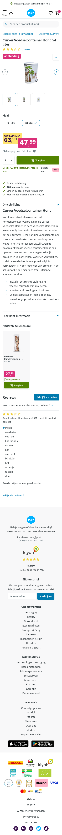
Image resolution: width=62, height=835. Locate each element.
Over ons (31, 725)
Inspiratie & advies (31, 734)
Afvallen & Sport (31, 647)
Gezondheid (31, 621)
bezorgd (18, 187)
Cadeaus (31, 634)
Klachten (31, 684)
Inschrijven (46, 596)
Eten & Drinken (31, 625)
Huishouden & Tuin (31, 638)
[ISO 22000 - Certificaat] (8, 783)
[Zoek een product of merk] (6, 24)
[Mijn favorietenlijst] (51, 13)
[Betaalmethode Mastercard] (23, 791)
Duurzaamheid (31, 693)
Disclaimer (31, 822)
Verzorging (31, 612)
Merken (31, 730)
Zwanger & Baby (31, 630)
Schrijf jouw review (47, 397)
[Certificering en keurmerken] (45, 773)
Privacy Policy (31, 816)
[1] (9, 160)
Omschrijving (11, 204)
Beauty (31, 616)
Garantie (31, 688)
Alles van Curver (48, 33)
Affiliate (31, 716)
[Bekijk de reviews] (12, 49)
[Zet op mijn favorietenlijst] (56, 57)
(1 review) (26, 49)
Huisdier (31, 643)
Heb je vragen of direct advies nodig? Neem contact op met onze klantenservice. (31, 529)
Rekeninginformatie (31, 671)
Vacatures (31, 721)
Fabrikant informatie (16, 316)
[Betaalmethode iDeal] (30, 791)
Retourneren (31, 680)
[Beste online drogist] (19, 783)
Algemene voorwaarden (31, 810)
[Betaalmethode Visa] (54, 783)
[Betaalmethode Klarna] (41, 782)
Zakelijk (31, 712)
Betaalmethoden (31, 666)
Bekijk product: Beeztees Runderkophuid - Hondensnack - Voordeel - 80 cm (16, 360)
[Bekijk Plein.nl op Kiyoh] (45, 763)
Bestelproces (31, 675)
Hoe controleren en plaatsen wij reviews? (26, 405)
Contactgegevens (31, 708)
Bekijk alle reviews (12, 495)
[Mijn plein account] (11, 13)
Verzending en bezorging (31, 662)
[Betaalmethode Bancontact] (38, 791)
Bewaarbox (26, 33)
